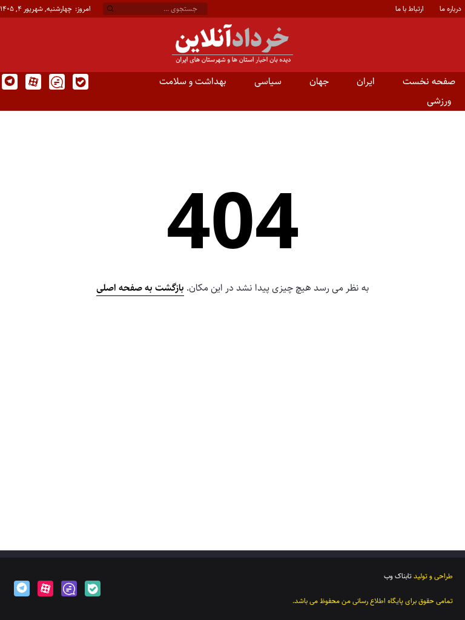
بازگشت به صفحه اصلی (140, 287)
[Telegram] (9, 81)
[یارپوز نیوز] (232, 44)
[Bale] (79, 81)
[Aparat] (32, 81)
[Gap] (56, 81)
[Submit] (110, 9)
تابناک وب (398, 576)
